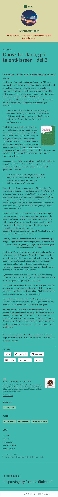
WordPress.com (9, 449)
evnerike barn (23, 421)
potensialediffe (13, 130)
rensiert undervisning (28, 130)
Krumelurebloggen (29, 30)
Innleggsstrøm (8, 442)
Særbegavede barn (39, 421)
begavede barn (9, 421)
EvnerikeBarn (9, 407)
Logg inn (6, 439)
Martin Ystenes (15, 222)
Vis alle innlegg (8, 395)
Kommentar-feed (9, 445)
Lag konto (6, 435)
